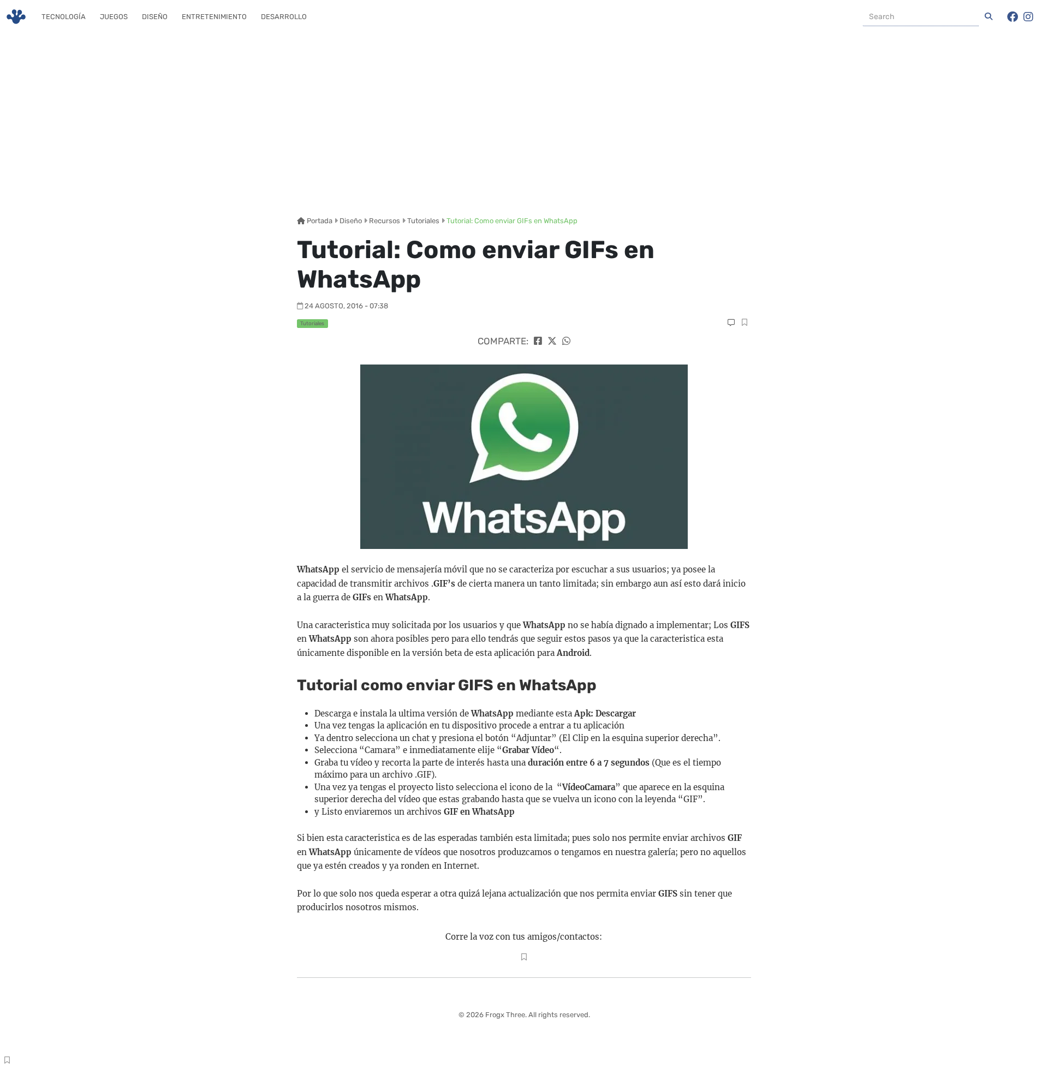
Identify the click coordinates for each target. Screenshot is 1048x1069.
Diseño (155, 17)
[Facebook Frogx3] (1012, 17)
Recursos (384, 221)
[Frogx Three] (16, 16)
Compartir (744, 323)
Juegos (114, 17)
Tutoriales (423, 221)
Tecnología (63, 17)
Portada (318, 221)
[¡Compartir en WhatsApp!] (566, 341)
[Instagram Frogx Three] (1028, 17)
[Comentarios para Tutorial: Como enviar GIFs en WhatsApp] (731, 323)
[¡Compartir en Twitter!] (552, 341)
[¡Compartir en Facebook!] (538, 341)
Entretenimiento (214, 17)
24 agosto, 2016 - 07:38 (346, 306)
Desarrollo (284, 17)
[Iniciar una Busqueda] (988, 17)
